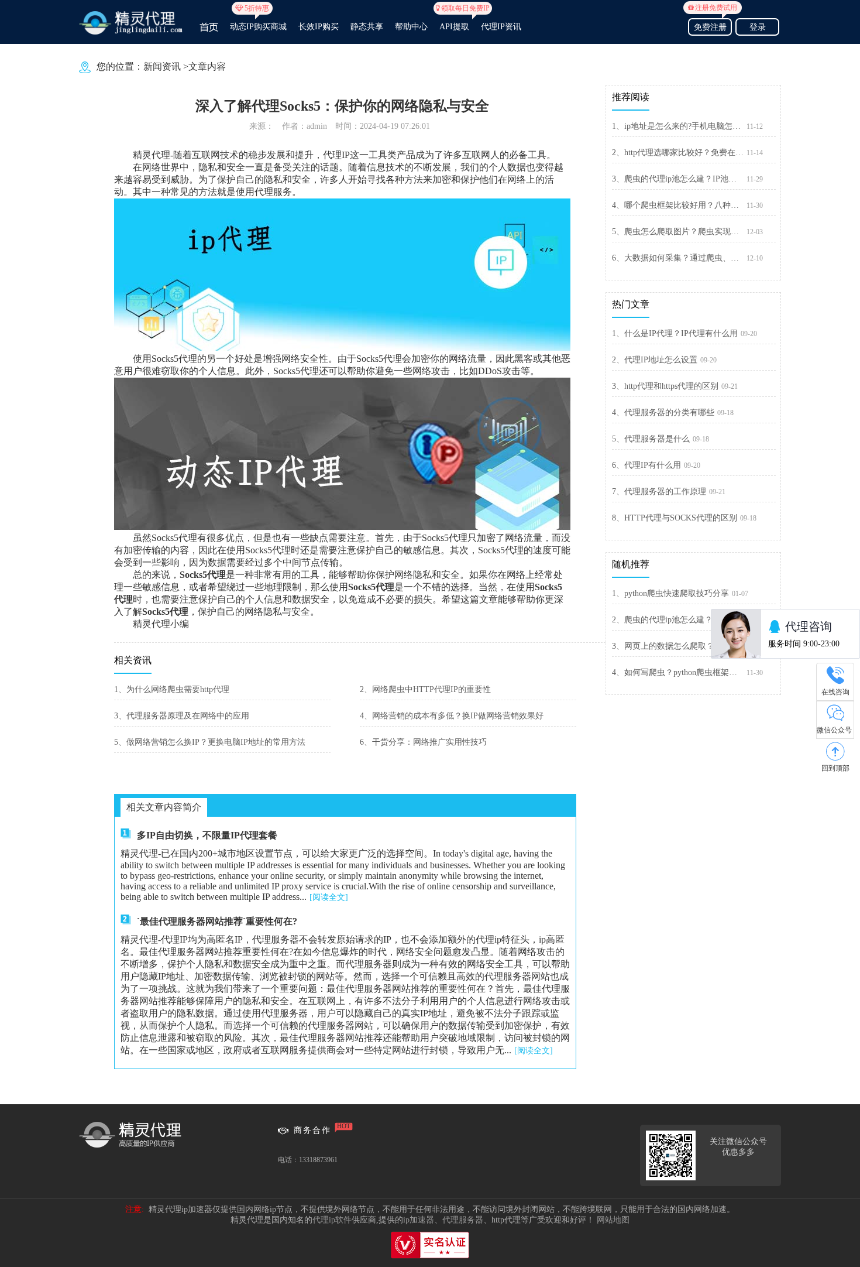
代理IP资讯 (501, 26)
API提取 (454, 21)
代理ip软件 (332, 1219)
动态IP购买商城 (258, 21)
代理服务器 (462, 1219)
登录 (757, 27)
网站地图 (613, 1219)
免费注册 (712, 25)
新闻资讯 (162, 66)
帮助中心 (411, 26)
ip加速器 (418, 1219)
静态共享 (366, 26)
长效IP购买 (318, 26)
